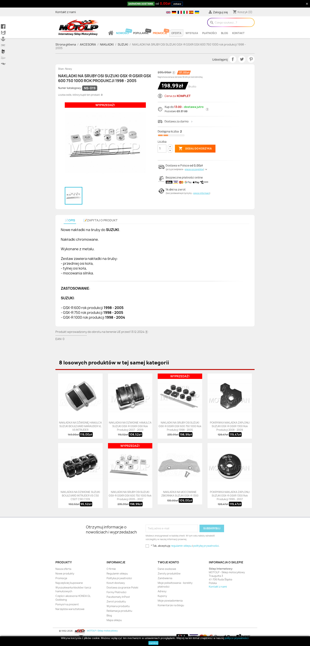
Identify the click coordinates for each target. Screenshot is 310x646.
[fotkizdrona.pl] (3, 64)
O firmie (111, 569)
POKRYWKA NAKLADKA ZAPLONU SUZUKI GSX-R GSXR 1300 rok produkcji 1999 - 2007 (230, 495)
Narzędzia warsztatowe (69, 609)
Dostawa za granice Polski (122, 587)
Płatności (209, 33)
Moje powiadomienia (170, 600)
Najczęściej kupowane (69, 583)
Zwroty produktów (169, 573)
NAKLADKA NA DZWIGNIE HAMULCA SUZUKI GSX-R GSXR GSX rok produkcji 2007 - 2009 (130, 426)
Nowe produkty (64, 573)
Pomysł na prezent (67, 604)
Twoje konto (168, 562)
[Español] (191, 12)
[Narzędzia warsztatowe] (3, 58)
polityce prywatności (236, 638)
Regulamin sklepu (117, 573)
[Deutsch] (174, 12)
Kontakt (238, 33)
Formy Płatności (116, 592)
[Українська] (196, 12)
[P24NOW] (3, 32)
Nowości (122, 33)
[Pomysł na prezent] (3, 51)
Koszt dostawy (116, 583)
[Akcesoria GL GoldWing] (3, 45)
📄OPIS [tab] (70, 220)
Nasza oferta (63, 569)
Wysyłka (191, 33)
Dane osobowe (167, 569)
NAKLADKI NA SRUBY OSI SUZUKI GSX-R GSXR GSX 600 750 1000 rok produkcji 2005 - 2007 (130, 495)
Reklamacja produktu (119, 610)
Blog (224, 33)
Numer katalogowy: (70, 88)
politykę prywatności (206, 545)
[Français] (179, 12)
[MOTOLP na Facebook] (3, 26)
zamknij (153, 643)
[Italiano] (185, 12)
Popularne (141, 33)
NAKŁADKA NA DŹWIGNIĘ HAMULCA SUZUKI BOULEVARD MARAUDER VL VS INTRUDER (80, 426)
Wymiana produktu (118, 606)
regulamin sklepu (181, 545)
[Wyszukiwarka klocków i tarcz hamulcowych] (3, 39)
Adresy (162, 591)
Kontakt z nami (65, 12)
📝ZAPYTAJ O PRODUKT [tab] (100, 220)
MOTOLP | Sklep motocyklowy (102, 630)
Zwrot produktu (116, 601)
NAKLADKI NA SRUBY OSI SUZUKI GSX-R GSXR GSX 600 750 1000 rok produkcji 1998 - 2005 (180, 426)
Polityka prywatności (119, 578)
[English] (168, 12)
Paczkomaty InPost (118, 596)
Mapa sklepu (114, 620)
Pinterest (251, 59)
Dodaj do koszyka (195, 148)
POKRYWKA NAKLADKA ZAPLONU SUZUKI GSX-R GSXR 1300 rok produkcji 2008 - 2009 (230, 426)
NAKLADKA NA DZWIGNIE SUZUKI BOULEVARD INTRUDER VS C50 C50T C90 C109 (80, 495)
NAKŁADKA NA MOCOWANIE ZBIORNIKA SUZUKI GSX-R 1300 (179, 493)
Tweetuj (241, 59)
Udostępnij (232, 59)
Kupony (162, 596)
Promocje (160, 33)
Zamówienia (165, 578)
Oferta (176, 33)
